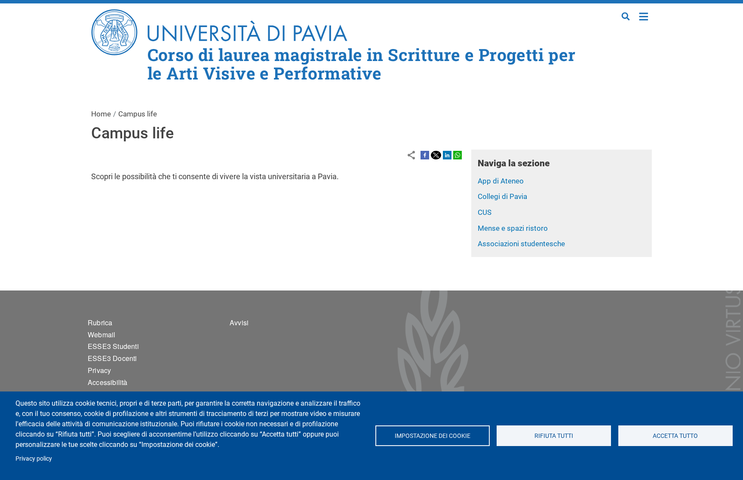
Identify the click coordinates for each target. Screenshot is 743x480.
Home (644, 15)
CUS (484, 212)
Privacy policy (33, 458)
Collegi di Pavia (502, 196)
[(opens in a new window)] (425, 154)
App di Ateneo (501, 181)
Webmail (101, 334)
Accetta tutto (675, 435)
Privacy (99, 370)
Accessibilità (108, 382)
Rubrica (100, 322)
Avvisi (239, 322)
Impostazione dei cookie (432, 435)
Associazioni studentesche (521, 243)
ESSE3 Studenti (113, 346)
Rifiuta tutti (553, 435)
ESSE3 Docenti (112, 358)
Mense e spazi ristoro (513, 228)
